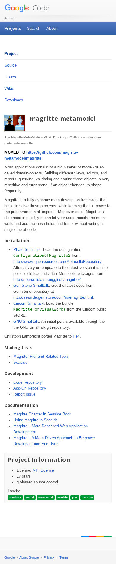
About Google (29, 557)
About (51, 28)
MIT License (43, 470)
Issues (10, 77)
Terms (64, 557)
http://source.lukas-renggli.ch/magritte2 (47, 279)
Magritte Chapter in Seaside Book (42, 414)
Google (9, 557)
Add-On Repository (29, 388)
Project (11, 53)
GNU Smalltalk (26, 321)
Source (10, 65)
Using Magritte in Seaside (35, 420)
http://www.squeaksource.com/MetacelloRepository (57, 261)
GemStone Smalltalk (31, 285)
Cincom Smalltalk (28, 303)
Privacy (49, 557)
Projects (12, 28)
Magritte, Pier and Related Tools (41, 356)
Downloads (13, 100)
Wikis (9, 88)
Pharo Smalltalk (27, 249)
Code (40, 7)
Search (33, 28)
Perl (76, 336)
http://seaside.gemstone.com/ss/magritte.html (53, 297)
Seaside (20, 362)
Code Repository (27, 382)
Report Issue (24, 394)
